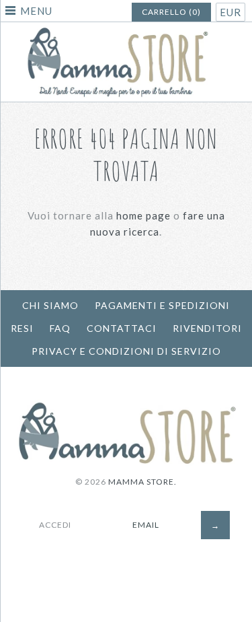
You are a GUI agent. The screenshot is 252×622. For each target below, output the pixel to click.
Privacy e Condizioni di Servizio (126, 351)
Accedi (55, 525)
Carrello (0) (171, 12)
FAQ (60, 328)
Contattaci (122, 328)
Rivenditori (207, 328)
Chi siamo (50, 305)
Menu (36, 11)
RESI (22, 328)
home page (143, 215)
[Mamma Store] (126, 30)
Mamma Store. (142, 482)
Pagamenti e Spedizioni (162, 305)
